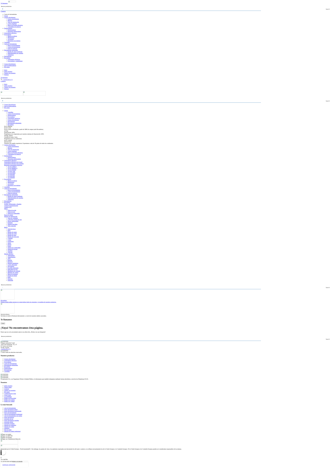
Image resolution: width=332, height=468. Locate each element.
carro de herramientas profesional (13, 414)
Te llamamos (4, 3)
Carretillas (7, 42)
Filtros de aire (11, 212)
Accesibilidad (8, 396)
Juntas (9, 243)
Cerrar (2, 323)
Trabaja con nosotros (9, 73)
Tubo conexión (12, 226)
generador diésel (8, 422)
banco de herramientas (10, 412)
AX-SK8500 (11, 177)
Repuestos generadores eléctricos (13, 165)
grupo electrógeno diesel (10, 409)
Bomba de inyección (13, 237)
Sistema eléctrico (8, 254)
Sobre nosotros (8, 71)
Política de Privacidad (10, 398)
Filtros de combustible (14, 213)
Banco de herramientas (14, 45)
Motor (6, 227)
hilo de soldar (7, 430)
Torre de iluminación (13, 22)
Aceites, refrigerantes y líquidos (12, 204)
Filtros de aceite (12, 210)
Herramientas (7, 56)
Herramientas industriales (11, 50)
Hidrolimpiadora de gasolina (15, 53)
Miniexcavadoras (12, 36)
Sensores (10, 279)
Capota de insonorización (11, 205)
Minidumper (11, 37)
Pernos (9, 244)
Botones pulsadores (13, 263)
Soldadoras (11, 55)
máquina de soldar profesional (12, 431)
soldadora (6, 428)
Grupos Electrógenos (10, 64)
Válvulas (10, 252)
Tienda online (8, 387)
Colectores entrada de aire (15, 219)
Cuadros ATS (7, 207)
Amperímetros (11, 257)
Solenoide (10, 280)
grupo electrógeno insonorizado (12, 411)
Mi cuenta (7, 67)
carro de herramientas (10, 408)
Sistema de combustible (14, 247)
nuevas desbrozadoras (10, 65)
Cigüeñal (10, 238)
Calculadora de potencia (14, 27)
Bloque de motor (12, 232)
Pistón (9, 246)
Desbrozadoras (8, 28)
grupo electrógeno (9, 417)
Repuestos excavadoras (14, 41)
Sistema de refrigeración (10, 216)
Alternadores (11, 255)
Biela (9, 230)
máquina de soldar (9, 426)
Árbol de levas (12, 229)
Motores (10, 20)
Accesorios (11, 39)
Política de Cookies (9, 400)
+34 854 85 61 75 (7, 79)
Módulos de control (13, 272)
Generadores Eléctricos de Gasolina (14, 163)
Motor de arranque (13, 274)
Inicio (5, 70)
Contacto (3, 11)
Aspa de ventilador (13, 218)
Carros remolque (12, 23)
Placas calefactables (13, 221)
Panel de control (8, 215)
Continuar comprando (8, 465)
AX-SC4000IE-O (12, 168)
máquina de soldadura (10, 425)
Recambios (7, 58)
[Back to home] (8, 2)
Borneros (10, 261)
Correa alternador (12, 265)
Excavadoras (7, 34)
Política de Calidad (9, 401)
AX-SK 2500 (11, 171)
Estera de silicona (12, 48)
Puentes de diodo (12, 275)
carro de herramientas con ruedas (13, 416)
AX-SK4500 (11, 174)
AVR (9, 258)
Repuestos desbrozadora (14, 31)
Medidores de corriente (14, 271)
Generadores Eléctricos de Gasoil (13, 162)
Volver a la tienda (17, 461)
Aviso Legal (7, 395)
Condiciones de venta (10, 393)
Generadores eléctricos (10, 33)
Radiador (10, 222)
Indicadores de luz (13, 269)
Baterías (10, 260)
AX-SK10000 (11, 173)
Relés (9, 277)
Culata (9, 240)
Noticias (6, 74)
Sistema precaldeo (12, 224)
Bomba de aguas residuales (15, 51)
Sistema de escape (12, 249)
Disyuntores (11, 266)
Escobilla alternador (13, 268)
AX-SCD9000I (12, 170)
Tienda (6, 16)
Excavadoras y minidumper (15, 61)
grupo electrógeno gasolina (11, 420)
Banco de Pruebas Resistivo (15, 25)
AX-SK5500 (11, 176)
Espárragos (11, 241)
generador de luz (8, 419)
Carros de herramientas (10, 44)
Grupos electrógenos (9, 17)
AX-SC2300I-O (12, 166)
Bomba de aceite (12, 233)
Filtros (6, 208)
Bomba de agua (12, 235)
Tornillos (10, 251)
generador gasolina (9, 423)
